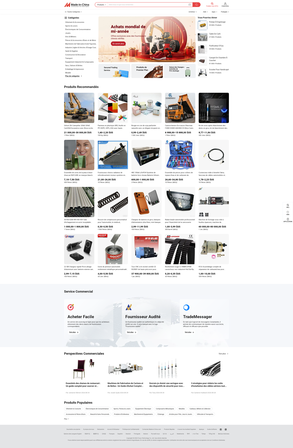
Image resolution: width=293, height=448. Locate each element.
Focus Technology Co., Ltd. (146, 438)
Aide (204, 12)
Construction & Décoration (75, 54)
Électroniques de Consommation (78, 29)
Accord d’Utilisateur (113, 429)
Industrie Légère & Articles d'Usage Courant (81, 47)
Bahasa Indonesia (223, 434)
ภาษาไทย (195, 434)
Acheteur (192, 12)
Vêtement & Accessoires (74, 22)
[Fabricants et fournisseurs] (76, 4)
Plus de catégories (72, 76)
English (79, 434)
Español (120, 434)
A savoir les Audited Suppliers (187, 429)
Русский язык (155, 434)
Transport (69, 58)
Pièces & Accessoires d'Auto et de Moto (80, 40)
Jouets (68, 33)
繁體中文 (96, 434)
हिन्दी (188, 434)
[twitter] (226, 429)
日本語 (104, 434)
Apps (213, 12)
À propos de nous (88, 429)
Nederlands (180, 434)
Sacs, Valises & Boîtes (73, 65)
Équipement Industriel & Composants (79, 62)
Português (137, 434)
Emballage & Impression (74, 69)
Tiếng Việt (212, 434)
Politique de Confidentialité (130, 429)
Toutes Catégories (73, 12)
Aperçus (201, 429)
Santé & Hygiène (71, 51)
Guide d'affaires (212, 429)
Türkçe (204, 434)
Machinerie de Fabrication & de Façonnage (81, 44)
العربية (172, 434)
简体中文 (87, 434)
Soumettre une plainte (73, 429)
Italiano (145, 434)
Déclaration (100, 429)
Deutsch (128, 434)
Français (111, 434)
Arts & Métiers (70, 36)
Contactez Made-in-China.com (151, 429)
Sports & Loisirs (71, 26)
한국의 (165, 434)
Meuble (68, 72)
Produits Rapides (169, 429)
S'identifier (225, 6)
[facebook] (221, 429)
